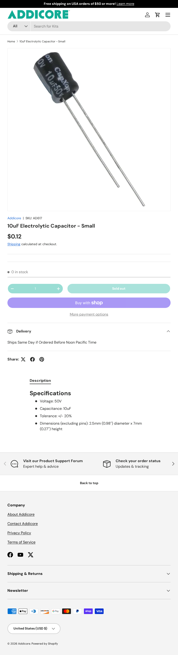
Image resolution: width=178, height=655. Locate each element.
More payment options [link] (89, 314)
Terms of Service (21, 542)
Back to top (89, 483)
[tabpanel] (89, 410)
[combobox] (89, 26)
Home (11, 41)
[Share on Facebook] (32, 359)
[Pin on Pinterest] (41, 359)
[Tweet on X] (23, 359)
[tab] (40, 380)
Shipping (13, 244)
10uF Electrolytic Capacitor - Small (42, 41)
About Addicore (21, 514)
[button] (158, 15)
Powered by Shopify (45, 644)
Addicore (14, 218)
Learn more (125, 4)
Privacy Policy (19, 532)
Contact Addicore (22, 523)
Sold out (118, 288)
